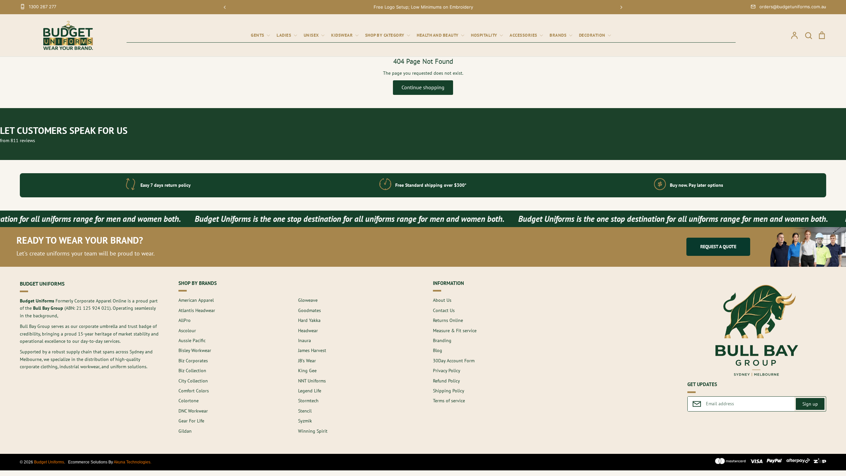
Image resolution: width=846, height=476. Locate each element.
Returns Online (448, 320)
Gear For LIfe (191, 421)
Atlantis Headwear (196, 310)
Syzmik (305, 421)
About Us (442, 300)
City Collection (193, 381)
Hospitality (484, 35)
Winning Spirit (312, 431)
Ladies (284, 35)
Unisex (312, 35)
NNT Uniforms (312, 381)
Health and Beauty (438, 35)
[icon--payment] (730, 462)
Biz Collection (192, 371)
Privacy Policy (446, 371)
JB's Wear (307, 361)
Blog (437, 350)
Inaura (304, 340)
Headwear (308, 331)
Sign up (810, 404)
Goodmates (309, 310)
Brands (559, 35)
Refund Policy (446, 381)
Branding (442, 340)
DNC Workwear (193, 411)
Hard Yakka (309, 320)
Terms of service (449, 401)
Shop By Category (385, 35)
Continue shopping (423, 87)
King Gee (307, 371)
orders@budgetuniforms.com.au (792, 6)
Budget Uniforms (49, 462)
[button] (224, 7)
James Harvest (312, 350)
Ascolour (187, 331)
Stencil (305, 411)
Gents (258, 35)
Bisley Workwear (194, 350)
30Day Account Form (454, 361)
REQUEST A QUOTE (718, 247)
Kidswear (342, 35)
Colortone (188, 401)
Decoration (593, 35)
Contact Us (444, 310)
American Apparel (196, 300)
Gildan (185, 431)
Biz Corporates (193, 361)
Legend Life (309, 391)
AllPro (184, 320)
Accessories (524, 35)
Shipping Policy (448, 391)
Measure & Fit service (455, 331)
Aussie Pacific (192, 340)
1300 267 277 (42, 6)
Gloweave (308, 300)
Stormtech (308, 401)
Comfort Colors (193, 391)
